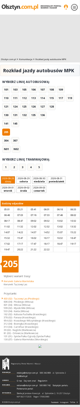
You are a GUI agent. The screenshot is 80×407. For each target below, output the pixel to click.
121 (6, 106)
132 (24, 115)
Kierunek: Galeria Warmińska (19, 281)
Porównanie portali (25, 389)
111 (15, 98)
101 (6, 89)
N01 (6, 149)
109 (60, 89)
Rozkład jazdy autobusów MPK (50, 59)
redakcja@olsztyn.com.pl (27, 373)
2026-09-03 (39, 189)
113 (33, 98)
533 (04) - (16, 311)
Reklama (6, 385)
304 (6, 140)
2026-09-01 (8, 189)
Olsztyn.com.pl (8, 59)
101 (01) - (27, 336)
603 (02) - (21, 298)
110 (6, 98)
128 (51, 106)
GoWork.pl (22, 376)
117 (60, 98)
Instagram (64, 402)
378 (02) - (19, 317)
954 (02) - (29, 320)
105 (24, 89)
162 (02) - (25, 314)
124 (15, 106)
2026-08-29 (24, 180)
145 (15, 123)
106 (33, 89)
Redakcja (6, 372)
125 (24, 106)
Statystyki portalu (60, 385)
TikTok (72, 402)
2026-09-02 (24, 189)
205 (6, 132)
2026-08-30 (39, 180)
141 (6, 123)
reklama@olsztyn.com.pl (27, 385)
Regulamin (42, 381)
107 (42, 89)
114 (42, 98)
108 (51, 89)
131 (15, 115)
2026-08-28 (8, 180)
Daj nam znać (30, 381)
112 (24, 98)
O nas (19, 381)
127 (42, 106)
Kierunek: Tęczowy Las (15, 284)
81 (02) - (21, 333)
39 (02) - (20, 330)
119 (70, 98)
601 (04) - (17, 304)
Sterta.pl (20, 393)
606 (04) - (18, 301)
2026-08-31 (56, 180)
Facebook (54, 402)
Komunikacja (25, 59)
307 (15, 140)
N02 (16, 149)
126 (33, 106)
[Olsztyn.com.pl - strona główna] (5, 363)
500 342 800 (45, 373)
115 (51, 98)
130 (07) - (26, 339)
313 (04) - (21, 326)
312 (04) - (21, 323)
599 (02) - (19, 308)
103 (15, 89)
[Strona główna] (31, 7)
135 (33, 115)
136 (42, 115)
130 (6, 115)
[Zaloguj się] (66, 7)
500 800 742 (45, 385)
